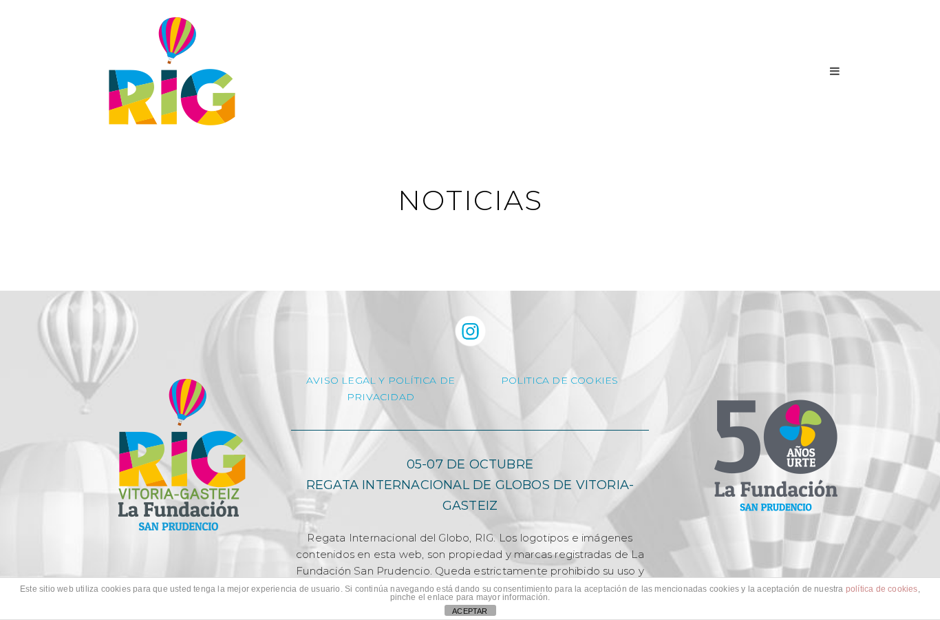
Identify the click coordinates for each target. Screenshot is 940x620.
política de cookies (882, 589)
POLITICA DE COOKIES (560, 380)
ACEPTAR (469, 611)
